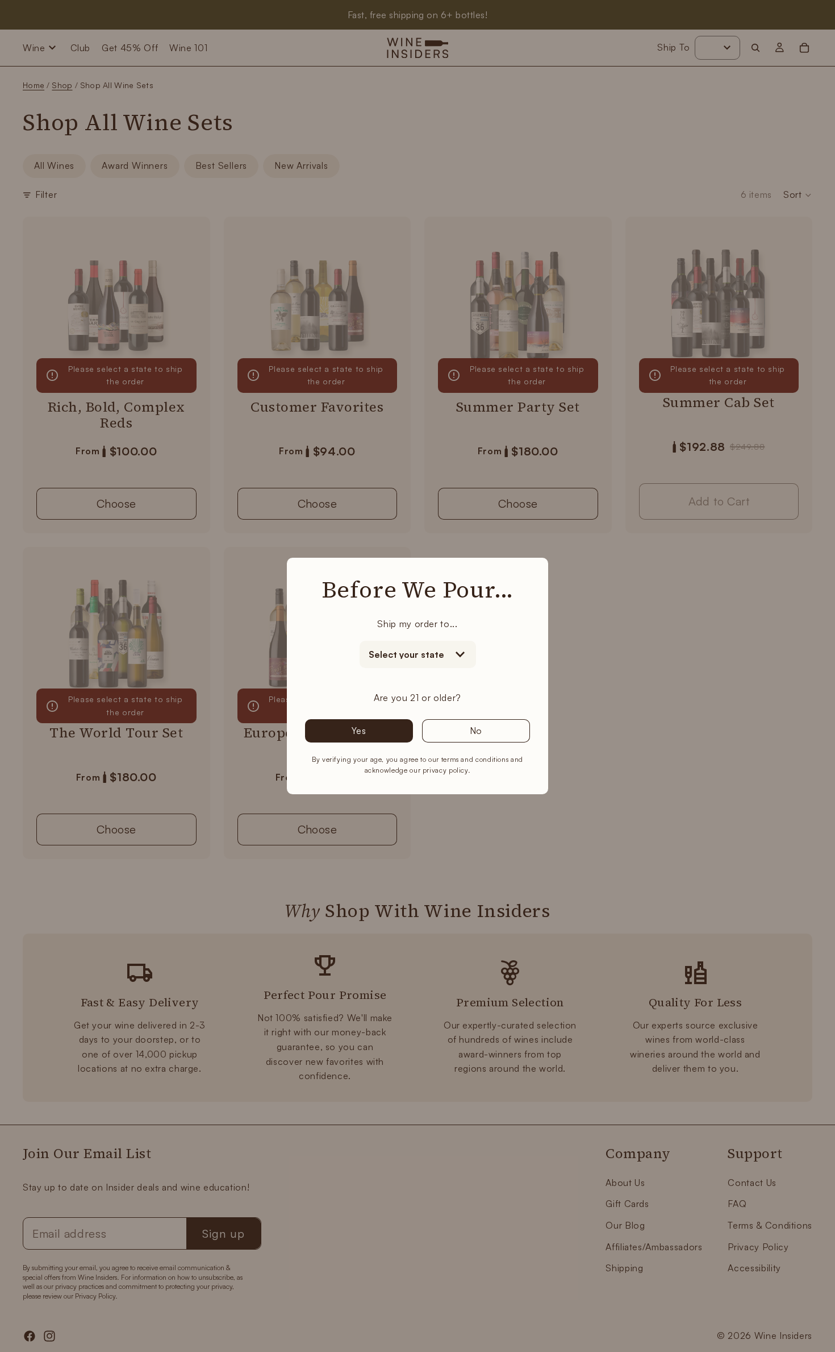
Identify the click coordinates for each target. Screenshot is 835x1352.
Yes (359, 730)
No (476, 730)
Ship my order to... (417, 623)
